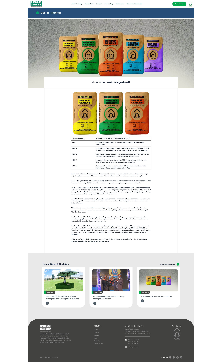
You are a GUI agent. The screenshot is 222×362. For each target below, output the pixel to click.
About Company (77, 4)
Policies (99, 4)
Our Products (89, 4)
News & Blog (109, 4)
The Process (120, 4)
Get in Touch (179, 4)
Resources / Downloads (134, 4)
